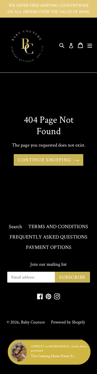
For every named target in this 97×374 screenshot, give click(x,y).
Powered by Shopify (68, 322)
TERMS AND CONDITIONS (58, 226)
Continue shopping (44, 160)
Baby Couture (33, 322)
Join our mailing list (48, 264)
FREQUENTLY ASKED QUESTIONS (48, 237)
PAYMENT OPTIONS (48, 247)
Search (15, 226)
